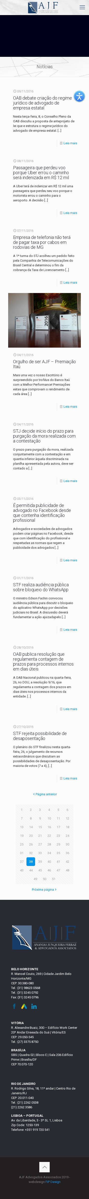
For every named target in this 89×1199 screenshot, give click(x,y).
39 (40, 861)
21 (40, 836)
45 (40, 870)
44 (31, 870)
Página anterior (46, 794)
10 (49, 818)
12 (67, 818)
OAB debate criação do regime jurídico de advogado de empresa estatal (42, 102)
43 (21, 870)
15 (40, 827)
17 (58, 827)
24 (67, 836)
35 (58, 853)
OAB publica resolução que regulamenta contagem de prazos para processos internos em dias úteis (43, 662)
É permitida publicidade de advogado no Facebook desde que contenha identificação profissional (42, 513)
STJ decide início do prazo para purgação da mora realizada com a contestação (44, 435)
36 (67, 853)
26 (31, 844)
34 (49, 853)
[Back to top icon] (44, 1167)
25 (21, 844)
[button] (79, 96)
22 (49, 836)
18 (67, 827)
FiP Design (53, 1182)
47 (58, 870)
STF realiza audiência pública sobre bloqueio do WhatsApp (41, 587)
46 (49, 870)
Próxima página (43, 889)
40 (49, 861)
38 (31, 861)
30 (67, 844)
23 (58, 836)
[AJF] (43, 7)
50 (44, 879)
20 (31, 836)
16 (49, 827)
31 (21, 853)
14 (31, 827)
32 (31, 853)
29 (58, 844)
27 (40, 844)
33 (40, 853)
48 (67, 870)
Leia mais (70, 143)
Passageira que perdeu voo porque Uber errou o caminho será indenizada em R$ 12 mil (41, 172)
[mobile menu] (82, 7)
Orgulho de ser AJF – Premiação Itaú (44, 364)
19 (21, 836)
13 (21, 827)
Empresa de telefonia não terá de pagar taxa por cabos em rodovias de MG (41, 242)
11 (58, 818)
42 (67, 861)
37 (21, 861)
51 (53, 879)
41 (58, 861)
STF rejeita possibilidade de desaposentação (40, 736)
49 (35, 879)
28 (49, 844)
